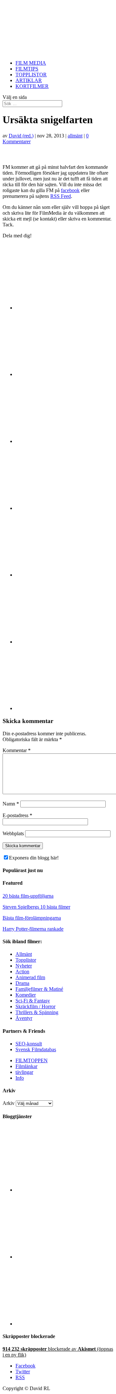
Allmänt (23, 954)
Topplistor (25, 960)
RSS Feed (60, 196)
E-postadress (17, 815)
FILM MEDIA (30, 63)
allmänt (75, 135)
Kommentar (17, 750)
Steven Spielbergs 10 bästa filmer (36, 907)
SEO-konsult (28, 1043)
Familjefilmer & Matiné (39, 989)
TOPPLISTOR (31, 74)
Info (19, 1078)
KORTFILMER (32, 86)
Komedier (25, 995)
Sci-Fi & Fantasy (32, 1000)
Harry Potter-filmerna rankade (33, 929)
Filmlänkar (26, 1066)
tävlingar (24, 1072)
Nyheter (23, 965)
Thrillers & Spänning (36, 1012)
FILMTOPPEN (31, 1060)
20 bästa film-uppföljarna (28, 896)
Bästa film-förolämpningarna (32, 918)
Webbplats (13, 833)
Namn (11, 803)
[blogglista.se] (64, 1190)
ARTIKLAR (28, 80)
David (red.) (21, 135)
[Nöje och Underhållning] (64, 1323)
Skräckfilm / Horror (35, 1006)
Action (22, 971)
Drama (22, 983)
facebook (70, 190)
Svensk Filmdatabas (35, 1049)
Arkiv (9, 1103)
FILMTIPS (26, 68)
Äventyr (23, 1018)
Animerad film (30, 977)
